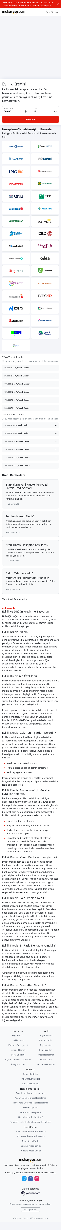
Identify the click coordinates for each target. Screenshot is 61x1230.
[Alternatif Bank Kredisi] (45, 246)
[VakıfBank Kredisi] (45, 221)
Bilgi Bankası (18, 1035)
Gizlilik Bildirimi (18, 1050)
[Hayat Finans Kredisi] (45, 333)
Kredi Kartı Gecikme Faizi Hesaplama (30, 1102)
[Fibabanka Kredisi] (45, 208)
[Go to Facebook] (30, 1178)
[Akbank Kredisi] (16, 183)
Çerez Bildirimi (18, 1054)
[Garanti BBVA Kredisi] (45, 146)
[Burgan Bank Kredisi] (16, 233)
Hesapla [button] (30, 119)
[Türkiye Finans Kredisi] (16, 258)
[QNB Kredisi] (16, 196)
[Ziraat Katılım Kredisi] (16, 320)
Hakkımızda (18, 1040)
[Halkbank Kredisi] (16, 158)
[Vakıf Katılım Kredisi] (45, 320)
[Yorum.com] (30, 1193)
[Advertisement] (30, 47)
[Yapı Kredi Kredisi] (45, 158)
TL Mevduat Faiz (30, 1074)
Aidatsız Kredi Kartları (31, 1150)
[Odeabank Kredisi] (45, 258)
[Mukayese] (13, 12)
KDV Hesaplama (30, 1107)
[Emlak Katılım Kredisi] (45, 308)
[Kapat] (58, 4)
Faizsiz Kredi (46, 1059)
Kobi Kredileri (45, 1050)
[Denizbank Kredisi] (16, 208)
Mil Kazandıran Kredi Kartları (31, 1136)
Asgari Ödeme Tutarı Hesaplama (30, 1098)
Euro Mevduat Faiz (30, 1083)
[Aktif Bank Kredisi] (16, 271)
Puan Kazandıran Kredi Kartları (31, 1131)
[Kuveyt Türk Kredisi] (45, 183)
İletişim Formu (18, 1064)
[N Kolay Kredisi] (16, 308)
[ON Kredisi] (16, 333)
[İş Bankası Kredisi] (16, 146)
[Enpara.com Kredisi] (16, 283)
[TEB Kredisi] (45, 196)
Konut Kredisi (45, 1040)
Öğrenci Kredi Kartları (31, 1146)
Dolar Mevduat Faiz (30, 1078)
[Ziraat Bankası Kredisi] (45, 171)
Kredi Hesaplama (46, 1054)
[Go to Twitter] (24, 1178)
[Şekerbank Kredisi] (16, 221)
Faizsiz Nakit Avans (46, 1064)
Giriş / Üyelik (52, 12)
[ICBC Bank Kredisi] (45, 233)
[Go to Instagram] (36, 1178)
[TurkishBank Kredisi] (45, 283)
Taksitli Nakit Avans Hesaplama (30, 1093)
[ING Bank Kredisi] (16, 171)
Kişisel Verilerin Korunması (18, 1059)
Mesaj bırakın (30, 1209)
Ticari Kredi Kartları (31, 1141)
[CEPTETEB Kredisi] (45, 271)
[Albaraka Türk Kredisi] (16, 295)
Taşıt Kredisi (45, 1045)
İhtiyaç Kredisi (45, 1035)
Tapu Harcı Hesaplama (30, 1112)
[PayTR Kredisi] (16, 345)
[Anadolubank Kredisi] (16, 246)
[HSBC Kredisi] (45, 295)
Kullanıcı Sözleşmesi (18, 1045)
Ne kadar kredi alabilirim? (30, 1117)
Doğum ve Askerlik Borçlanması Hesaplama (30, 1122)
